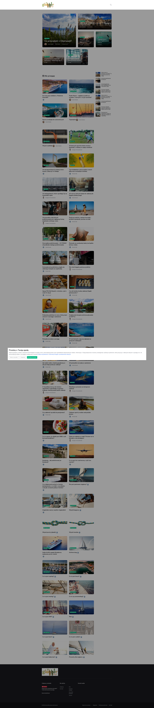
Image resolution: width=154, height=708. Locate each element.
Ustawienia (23, 357)
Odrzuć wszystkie (14, 357)
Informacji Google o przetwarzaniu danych (60, 354)
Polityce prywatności (43, 354)
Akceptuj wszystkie (32, 357)
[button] (110, 5)
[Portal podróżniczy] (48, 5)
